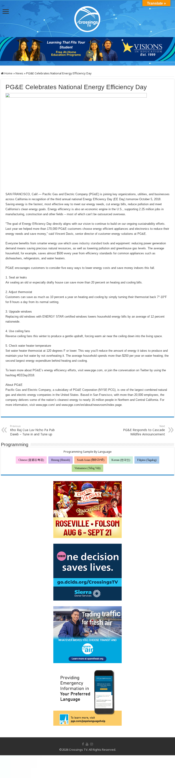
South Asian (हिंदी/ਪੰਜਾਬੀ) (90, 460)
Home (8, 73)
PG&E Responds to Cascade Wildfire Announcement (144, 430)
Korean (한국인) (120, 460)
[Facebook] (83, 744)
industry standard (90, 243)
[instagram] (91, 744)
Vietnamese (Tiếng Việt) (87, 468)
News (19, 73)
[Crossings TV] (87, 18)
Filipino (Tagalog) (147, 460)
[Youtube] (87, 744)
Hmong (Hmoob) (60, 460)
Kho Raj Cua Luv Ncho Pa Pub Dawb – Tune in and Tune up (32, 430)
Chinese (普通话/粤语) (31, 460)
